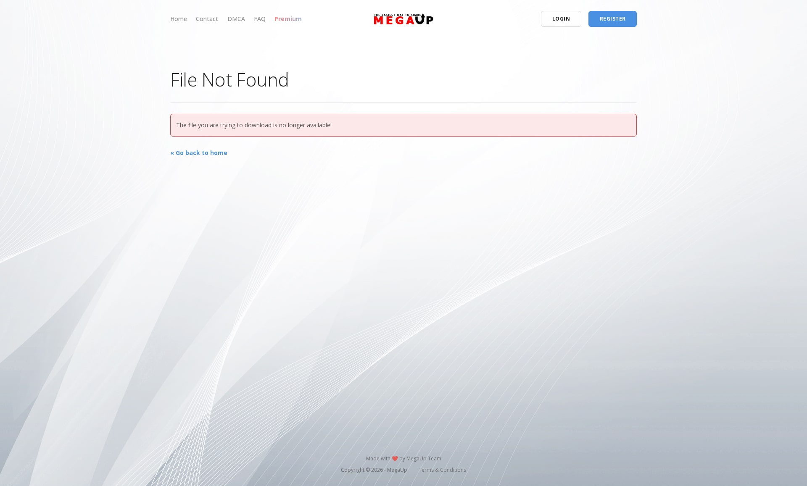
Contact (207, 19)
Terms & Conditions (442, 469)
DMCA (236, 19)
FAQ (260, 19)
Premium (288, 19)
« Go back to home (198, 153)
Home (178, 19)
